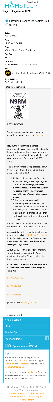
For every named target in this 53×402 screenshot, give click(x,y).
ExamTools (24, 363)
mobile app (32, 372)
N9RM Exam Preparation (36, 235)
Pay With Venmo (14, 294)
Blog (7, 326)
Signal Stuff (22, 360)
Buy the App (11, 332)
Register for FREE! (21, 11)
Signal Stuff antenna (14, 366)
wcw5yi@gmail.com (29, 302)
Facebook (40, 135)
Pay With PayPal (14, 286)
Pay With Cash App (15, 278)
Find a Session (12, 319)
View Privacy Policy (17, 393)
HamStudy (9, 363)
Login (6, 11)
